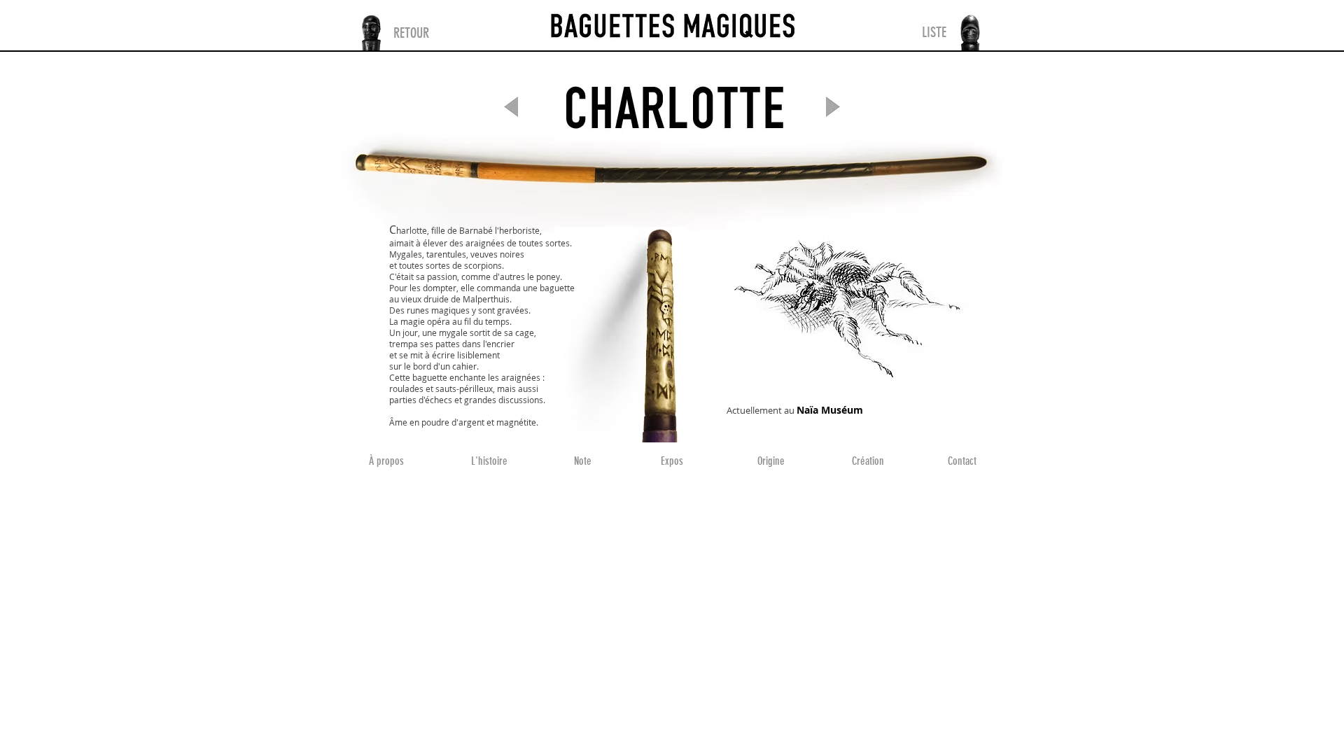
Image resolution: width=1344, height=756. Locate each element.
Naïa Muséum (830, 409)
